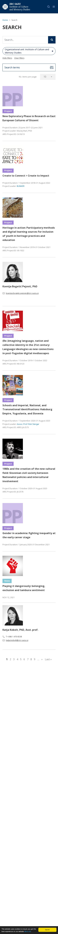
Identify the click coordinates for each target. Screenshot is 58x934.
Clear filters (19, 58)
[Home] (5, 6)
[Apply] (52, 39)
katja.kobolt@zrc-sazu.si (17, 640)
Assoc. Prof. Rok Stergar (28, 424)
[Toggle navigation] (53, 6)
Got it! (47, 929)
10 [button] (44, 76)
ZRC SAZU (15, 3)
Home (5, 20)
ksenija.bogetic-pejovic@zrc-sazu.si (22, 293)
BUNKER (20, 186)
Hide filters (7, 58)
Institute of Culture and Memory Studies (19, 8)
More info (27, 931)
